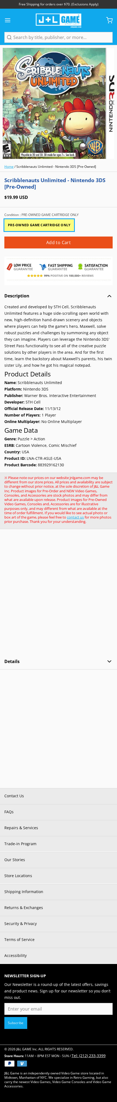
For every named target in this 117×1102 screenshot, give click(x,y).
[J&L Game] (58, 20)
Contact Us (14, 795)
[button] (58, 242)
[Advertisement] (58, 594)
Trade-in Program (20, 843)
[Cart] (107, 20)
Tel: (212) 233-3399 (89, 1055)
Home (9, 166)
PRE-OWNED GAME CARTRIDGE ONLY (39, 225)
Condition (41, 215)
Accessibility (15, 955)
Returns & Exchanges (23, 907)
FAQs (9, 811)
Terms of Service (19, 939)
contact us (75, 517)
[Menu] (9, 20)
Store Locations (18, 875)
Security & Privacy (20, 923)
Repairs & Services (21, 827)
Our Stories (14, 859)
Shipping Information (23, 891)
